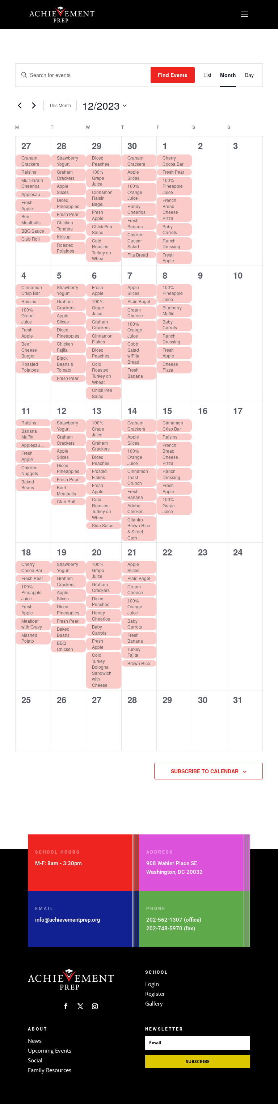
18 (26, 552)
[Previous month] (19, 105)
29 (96, 145)
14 (132, 410)
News (35, 1040)
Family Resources (49, 1070)
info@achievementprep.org (67, 920)
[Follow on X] (80, 1006)
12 (61, 410)
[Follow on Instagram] (95, 1006)
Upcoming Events (49, 1050)
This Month (60, 105)
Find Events (173, 75)
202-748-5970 (164, 928)
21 (132, 552)
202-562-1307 (164, 920)
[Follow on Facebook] (66, 1006)
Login (152, 983)
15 (167, 410)
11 (26, 410)
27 (26, 145)
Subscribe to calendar (205, 771)
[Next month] (33, 105)
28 (61, 145)
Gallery (154, 1003)
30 (132, 145)
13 (96, 410)
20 (96, 552)
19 (61, 552)
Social (35, 1060)
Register (155, 993)
